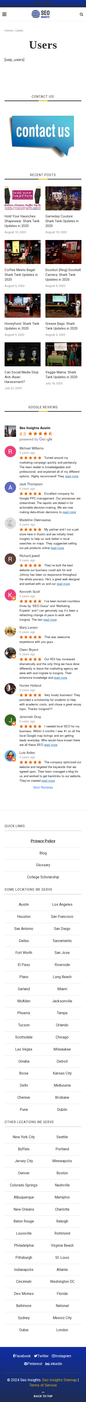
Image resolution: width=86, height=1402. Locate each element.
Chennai (23, 1097)
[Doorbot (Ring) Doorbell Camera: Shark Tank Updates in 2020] (63, 252)
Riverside (62, 965)
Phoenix (23, 1013)
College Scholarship (43, 877)
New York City (24, 1137)
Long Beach (62, 977)
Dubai (23, 1330)
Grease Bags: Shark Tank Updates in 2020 (61, 326)
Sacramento (62, 941)
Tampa (62, 1013)
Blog (43, 853)
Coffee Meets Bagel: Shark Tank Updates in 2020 (21, 275)
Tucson (24, 1025)
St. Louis (62, 1257)
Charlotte (62, 1209)
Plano (23, 977)
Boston (62, 1173)
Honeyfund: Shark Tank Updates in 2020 (22, 326)
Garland (24, 989)
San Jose (62, 953)
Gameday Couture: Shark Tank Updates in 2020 (62, 221)
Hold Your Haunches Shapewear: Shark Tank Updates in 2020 (22, 221)
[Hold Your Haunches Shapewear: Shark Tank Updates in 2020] (23, 198)
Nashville (62, 1185)
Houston (24, 916)
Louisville (24, 1233)
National (62, 1306)
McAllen (23, 1001)
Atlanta (62, 1269)
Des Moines (24, 1293)
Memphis (62, 1197)
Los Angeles (62, 904)
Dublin (62, 1109)
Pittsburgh (23, 1257)
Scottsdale (24, 1037)
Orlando (62, 1025)
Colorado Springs (24, 1185)
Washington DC (62, 1281)
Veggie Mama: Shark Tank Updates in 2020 (61, 374)
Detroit (62, 1061)
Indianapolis (23, 1269)
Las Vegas (23, 1049)
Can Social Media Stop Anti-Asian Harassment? (22, 377)
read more (71, 476)
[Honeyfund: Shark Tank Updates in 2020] (23, 306)
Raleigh (62, 1221)
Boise (23, 1073)
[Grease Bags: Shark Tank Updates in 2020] (63, 306)
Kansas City (62, 1073)
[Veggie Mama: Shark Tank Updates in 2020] (63, 354)
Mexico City (62, 1318)
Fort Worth (23, 953)
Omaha (23, 1061)
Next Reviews (43, 787)
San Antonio (23, 929)
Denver (24, 1173)
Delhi (24, 1085)
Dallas (24, 941)
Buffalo (24, 1149)
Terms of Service (43, 1385)
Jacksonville (62, 1001)
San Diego (62, 929)
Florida (62, 1293)
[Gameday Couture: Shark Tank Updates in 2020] (63, 198)
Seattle (62, 1137)
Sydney (24, 1318)
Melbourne (62, 1085)
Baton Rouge (24, 1221)
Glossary (43, 865)
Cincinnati (23, 1281)
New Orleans (24, 1209)
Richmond (62, 1233)
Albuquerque (24, 1197)
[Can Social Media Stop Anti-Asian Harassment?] (23, 354)
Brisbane (62, 1097)
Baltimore (23, 1306)
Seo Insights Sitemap (59, 1380)
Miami (62, 989)
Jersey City (24, 1161)
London (62, 1330)
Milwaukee (62, 1049)
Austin (24, 904)
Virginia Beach (62, 1245)
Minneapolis (62, 1161)
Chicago (62, 1037)
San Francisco (62, 916)
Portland (62, 1149)
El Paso (24, 965)
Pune (24, 1109)
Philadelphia (24, 1245)
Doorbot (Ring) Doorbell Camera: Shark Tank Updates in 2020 (63, 275)
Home (9, 30)
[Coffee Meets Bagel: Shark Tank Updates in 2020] (23, 252)
